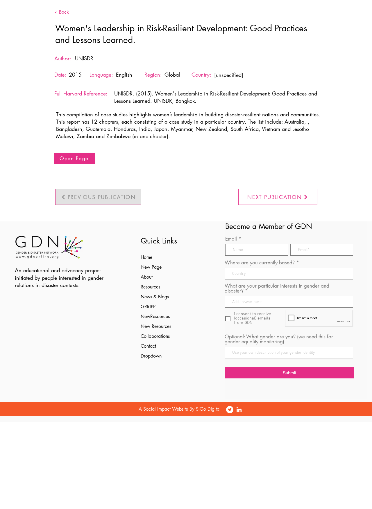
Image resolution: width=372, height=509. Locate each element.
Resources (150, 287)
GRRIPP (148, 307)
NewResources (155, 316)
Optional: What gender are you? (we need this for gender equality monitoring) (279, 339)
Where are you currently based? (260, 262)
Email (231, 239)
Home (146, 257)
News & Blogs (155, 297)
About (147, 277)
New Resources (156, 326)
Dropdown (151, 356)
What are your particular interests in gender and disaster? (277, 288)
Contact (148, 346)
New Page (151, 267)
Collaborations (155, 336)
